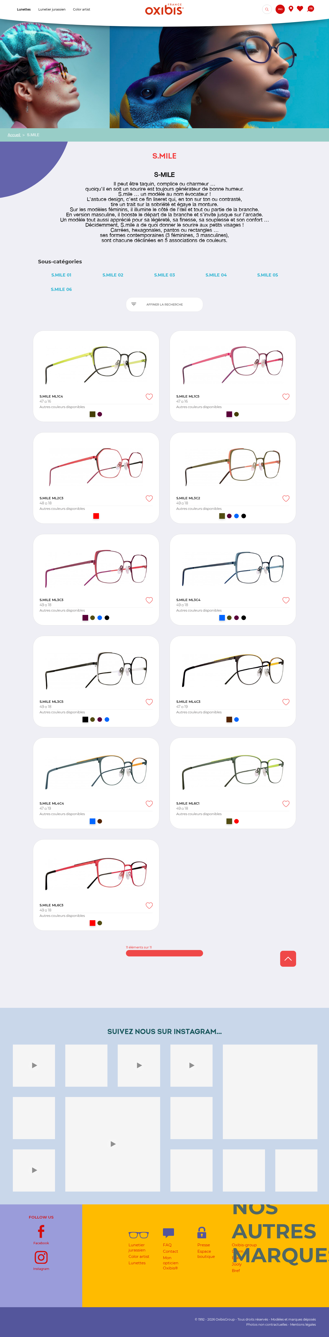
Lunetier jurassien (137, 1247)
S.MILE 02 (113, 275)
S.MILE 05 (267, 275)
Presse (203, 1244)
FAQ (167, 1244)
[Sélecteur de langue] (310, 9)
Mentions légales (303, 1324)
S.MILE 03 (164, 275)
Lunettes (137, 1262)
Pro (280, 9)
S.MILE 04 (216, 275)
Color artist (139, 1256)
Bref (236, 1270)
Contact (170, 1251)
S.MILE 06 (61, 289)
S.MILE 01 (61, 275)
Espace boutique (206, 1254)
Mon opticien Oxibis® (170, 1262)
